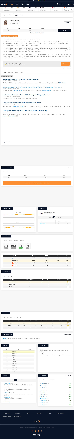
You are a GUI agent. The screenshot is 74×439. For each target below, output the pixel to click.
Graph (16, 72)
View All (69, 167)
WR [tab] (8, 276)
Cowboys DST (43, 400)
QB (50, 217)
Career (21, 72)
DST (60, 217)
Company (6, 413)
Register (39, 413)
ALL (13, 380)
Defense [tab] (22, 240)
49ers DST (42, 396)
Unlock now (65, 63)
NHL (27, 4)
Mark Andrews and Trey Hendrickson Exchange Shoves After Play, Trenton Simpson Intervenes (32, 87)
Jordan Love (7, 388)
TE (54, 217)
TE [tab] (11, 276)
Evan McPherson (43, 383)
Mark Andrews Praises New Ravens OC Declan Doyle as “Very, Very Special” (26, 95)
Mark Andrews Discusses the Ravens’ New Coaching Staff (20, 79)
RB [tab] (4, 276)
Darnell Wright (7, 402)
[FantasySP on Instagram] (35, 431)
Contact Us (60, 413)
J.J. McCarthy (7, 392)
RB (52, 217)
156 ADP (11, 25)
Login (68, 4)
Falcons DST (42, 394)
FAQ (28, 413)
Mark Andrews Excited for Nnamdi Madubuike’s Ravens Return (22, 102)
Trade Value (16, 25)
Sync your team (42, 0)
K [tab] (17, 317)
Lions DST (42, 390)
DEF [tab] (20, 317)
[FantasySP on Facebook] (38, 431)
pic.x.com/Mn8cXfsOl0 (59, 83)
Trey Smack (42, 387)
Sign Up (72, 4)
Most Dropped (51, 379)
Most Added (43, 379)
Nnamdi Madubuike (18, 106)
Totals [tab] (5, 240)
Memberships (7, 416)
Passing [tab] (10, 240)
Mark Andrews (18, 15)
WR (56, 217)
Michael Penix (7, 397)
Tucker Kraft (7, 383)
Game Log (10, 72)
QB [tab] (4, 317)
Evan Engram (43, 404)
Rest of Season (12, 171)
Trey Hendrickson (18, 90)
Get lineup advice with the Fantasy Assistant (37, 183)
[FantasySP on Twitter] (32, 431)
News (5, 72)
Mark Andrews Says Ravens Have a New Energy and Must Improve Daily (25, 110)
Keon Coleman (43, 398)
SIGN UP (5, 338)
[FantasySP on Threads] (42, 431)
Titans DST (42, 392)
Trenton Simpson (46, 90)
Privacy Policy (17, 416)
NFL (12, 4)
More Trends (68, 375)
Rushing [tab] (16, 240)
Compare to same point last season (37, 32)
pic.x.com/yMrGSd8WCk (9, 116)
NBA (17, 4)
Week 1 (5, 171)
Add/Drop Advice (67, 334)
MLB (22, 4)
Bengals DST (42, 402)
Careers (17, 413)
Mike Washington (43, 385)
